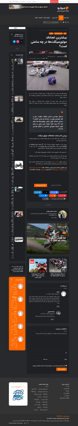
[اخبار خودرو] (48, 52)
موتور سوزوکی (44, 402)
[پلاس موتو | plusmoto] (63, 9)
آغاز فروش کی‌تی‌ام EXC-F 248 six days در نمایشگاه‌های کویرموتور (56, 242)
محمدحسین (51, 312)
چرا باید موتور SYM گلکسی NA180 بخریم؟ (12, 146)
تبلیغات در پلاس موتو (14, 1)
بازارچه (36, 17)
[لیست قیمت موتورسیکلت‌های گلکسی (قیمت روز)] (19, 165)
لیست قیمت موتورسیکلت (42, 391)
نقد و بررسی (54, 17)
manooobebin (19, 423)
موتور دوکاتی (36, 399)
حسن (15, 284)
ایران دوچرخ (14, 270)
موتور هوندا (38, 402)
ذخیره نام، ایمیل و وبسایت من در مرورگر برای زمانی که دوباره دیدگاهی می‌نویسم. (49, 366)
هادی (15, 324)
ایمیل (65, 359)
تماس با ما (29, 1)
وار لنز (12, 387)
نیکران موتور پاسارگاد (43, 410)
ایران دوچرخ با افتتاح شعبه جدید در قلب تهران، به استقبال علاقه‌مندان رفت (12, 75)
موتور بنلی (39, 397)
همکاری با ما (22, 1)
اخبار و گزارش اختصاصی (43, 389)
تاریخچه (40, 17)
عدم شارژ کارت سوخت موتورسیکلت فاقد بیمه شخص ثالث (12, 221)
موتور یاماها (45, 407)
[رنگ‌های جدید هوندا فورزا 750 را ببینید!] (19, 239)
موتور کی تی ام (37, 404)
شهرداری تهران (55, 162)
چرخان (23, 387)
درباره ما (34, 1)
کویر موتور (21, 268)
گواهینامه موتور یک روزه (18, 271)
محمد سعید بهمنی (60, 56)
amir (15, 311)
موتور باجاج (45, 397)
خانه (65, 30)
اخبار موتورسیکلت (58, 33)
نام (66, 353)
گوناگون (51, 33)
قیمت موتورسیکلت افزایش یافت (12, 124)
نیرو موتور (16, 268)
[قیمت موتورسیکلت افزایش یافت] (19, 119)
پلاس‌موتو (17, 387)
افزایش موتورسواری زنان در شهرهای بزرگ (12, 104)
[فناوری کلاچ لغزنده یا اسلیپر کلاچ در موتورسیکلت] (19, 189)
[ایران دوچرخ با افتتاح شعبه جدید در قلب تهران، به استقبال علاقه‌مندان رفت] (19, 61)
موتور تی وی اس (44, 399)
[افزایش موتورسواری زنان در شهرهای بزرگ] (19, 98)
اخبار (61, 17)
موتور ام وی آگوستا (37, 394)
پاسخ (58, 306)
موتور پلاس (43, 170)
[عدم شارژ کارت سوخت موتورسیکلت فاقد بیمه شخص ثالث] (19, 214)
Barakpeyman (14, 298)
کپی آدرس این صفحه (40, 185)
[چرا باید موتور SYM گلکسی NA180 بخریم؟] (19, 138)
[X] (54, 218)
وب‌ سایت (45, 359)
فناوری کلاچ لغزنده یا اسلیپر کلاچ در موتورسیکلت (12, 196)
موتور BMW (33, 391)
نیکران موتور (20, 270)
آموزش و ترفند (46, 17)
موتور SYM (45, 394)
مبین (16, 337)
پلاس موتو (66, 17)
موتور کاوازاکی (44, 404)
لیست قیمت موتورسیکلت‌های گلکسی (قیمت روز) (12, 171)
